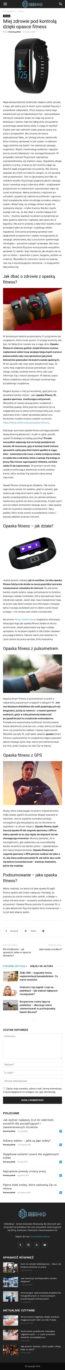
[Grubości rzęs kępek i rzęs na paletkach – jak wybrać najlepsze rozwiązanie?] (10, 991)
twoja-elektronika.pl (25, 619)
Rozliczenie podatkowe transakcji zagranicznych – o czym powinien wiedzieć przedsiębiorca (38, 1334)
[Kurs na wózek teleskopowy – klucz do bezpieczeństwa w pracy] (10, 1267)
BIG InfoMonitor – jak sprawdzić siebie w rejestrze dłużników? (17, 952)
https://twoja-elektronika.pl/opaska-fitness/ (26, 422)
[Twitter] (37, 1245)
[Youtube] (45, 1245)
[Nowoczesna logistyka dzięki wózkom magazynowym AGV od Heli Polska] (10, 1320)
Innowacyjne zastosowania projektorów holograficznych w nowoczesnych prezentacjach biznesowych (41, 1296)
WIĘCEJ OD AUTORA (41, 966)
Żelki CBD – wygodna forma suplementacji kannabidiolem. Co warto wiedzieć (39, 976)
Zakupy (21, 11)
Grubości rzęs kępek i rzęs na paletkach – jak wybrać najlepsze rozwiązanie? (39, 991)
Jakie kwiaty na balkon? (50, 949)
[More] (43, 931)
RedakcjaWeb (14, 32)
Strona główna (9, 11)
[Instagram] (28, 1245)
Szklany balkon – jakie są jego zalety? (27, 1140)
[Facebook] (20, 1245)
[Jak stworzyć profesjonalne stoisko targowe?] (10, 1282)
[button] (5, 4)
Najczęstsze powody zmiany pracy (24, 1171)
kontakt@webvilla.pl (40, 1236)
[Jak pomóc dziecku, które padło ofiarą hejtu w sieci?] (10, 1350)
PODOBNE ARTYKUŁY (15, 966)
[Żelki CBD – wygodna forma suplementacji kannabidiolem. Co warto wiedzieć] (10, 976)
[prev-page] (29, 1019)
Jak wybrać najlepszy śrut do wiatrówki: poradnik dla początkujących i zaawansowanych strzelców (28, 1123)
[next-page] (34, 1019)
